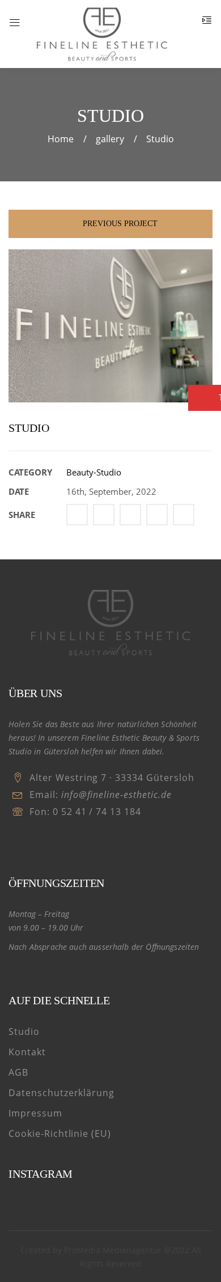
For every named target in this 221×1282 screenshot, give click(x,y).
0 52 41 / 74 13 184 (97, 811)
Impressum (35, 1113)
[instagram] (35, 842)
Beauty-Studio (93, 472)
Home (61, 139)
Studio (24, 1031)
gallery (110, 139)
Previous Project (119, 223)
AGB (18, 1072)
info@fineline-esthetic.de (116, 794)
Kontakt (27, 1052)
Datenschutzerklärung (61, 1092)
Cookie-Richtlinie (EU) (59, 1133)
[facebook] (15, 842)
